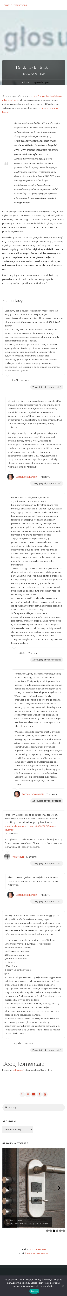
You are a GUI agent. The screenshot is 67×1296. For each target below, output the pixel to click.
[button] (8, 1188)
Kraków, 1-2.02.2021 (16, 1220)
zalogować (18, 1070)
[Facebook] (39, 1094)
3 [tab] (54, 1231)
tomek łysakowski (26, 476)
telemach (18, 856)
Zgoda (34, 1291)
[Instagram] (33, 1094)
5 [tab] (60, 1231)
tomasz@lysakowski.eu (36, 1253)
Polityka (25, 82)
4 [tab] (57, 1231)
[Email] (27, 1094)
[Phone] (22, 1094)
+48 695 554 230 (37, 1249)
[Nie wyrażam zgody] (63, 1285)
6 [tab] (63, 1231)
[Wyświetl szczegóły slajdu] (33, 1188)
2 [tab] (50, 1231)
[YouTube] (44, 1094)
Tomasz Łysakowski (14, 5)
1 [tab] (47, 1231)
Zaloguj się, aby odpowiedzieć (46, 387)
